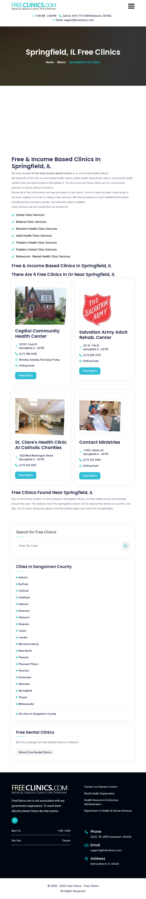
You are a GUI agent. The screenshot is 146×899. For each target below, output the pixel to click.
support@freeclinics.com (79, 20)
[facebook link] (15, 820)
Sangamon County (52, 566)
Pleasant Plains (28, 664)
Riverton (24, 670)
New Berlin (25, 650)
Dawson (23, 604)
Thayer (23, 697)
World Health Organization (99, 793)
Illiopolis (24, 624)
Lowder (23, 637)
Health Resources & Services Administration (101, 802)
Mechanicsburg (28, 644)
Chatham (24, 597)
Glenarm (24, 617)
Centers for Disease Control (100, 786)
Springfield (25, 690)
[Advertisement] (73, 112)
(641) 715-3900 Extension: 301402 (91, 15)
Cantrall (23, 590)
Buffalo (23, 584)
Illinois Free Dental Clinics (35, 752)
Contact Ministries (99, 442)
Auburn (23, 577)
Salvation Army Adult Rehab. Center (103, 335)
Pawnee (24, 657)
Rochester (25, 677)
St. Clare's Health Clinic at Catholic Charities (41, 445)
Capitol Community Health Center (37, 333)
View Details (26, 375)
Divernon (24, 610)
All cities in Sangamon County (37, 713)
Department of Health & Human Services (108, 810)
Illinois (61, 62)
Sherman (24, 684)
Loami (22, 630)
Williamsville (26, 704)
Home (50, 62)
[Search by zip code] (125, 545)
